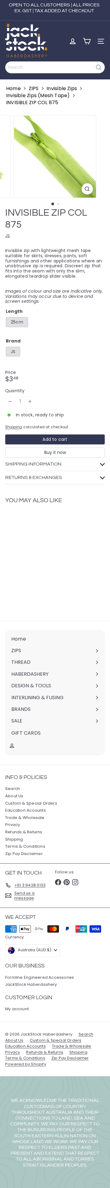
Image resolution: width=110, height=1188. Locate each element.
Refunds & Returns (23, 832)
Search (12, 788)
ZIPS (34, 88)
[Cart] (87, 41)
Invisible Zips (61, 88)
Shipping (13, 427)
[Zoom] (87, 189)
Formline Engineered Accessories (39, 977)
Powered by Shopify (25, 1064)
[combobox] (55, 67)
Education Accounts (25, 810)
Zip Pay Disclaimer (24, 854)
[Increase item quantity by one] (30, 401)
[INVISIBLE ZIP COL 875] (43, 558)
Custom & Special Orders (31, 803)
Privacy (12, 825)
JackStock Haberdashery (31, 984)
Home (13, 88)
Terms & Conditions (25, 846)
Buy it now (55, 452)
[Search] (99, 67)
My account (17, 1009)
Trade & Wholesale (25, 818)
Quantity (15, 390)
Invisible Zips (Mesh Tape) (38, 95)
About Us (14, 796)
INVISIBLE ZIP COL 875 (32, 102)
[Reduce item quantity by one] (10, 401)
